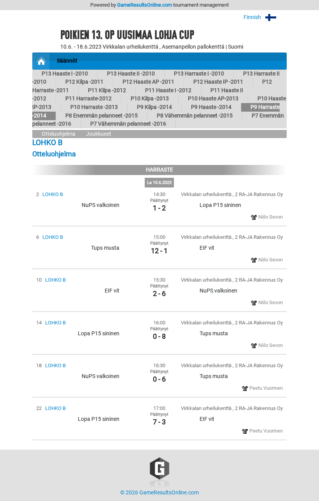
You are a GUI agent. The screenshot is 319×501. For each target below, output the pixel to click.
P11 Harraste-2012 (88, 98)
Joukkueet (98, 134)
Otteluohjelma (58, 134)
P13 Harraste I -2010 (199, 73)
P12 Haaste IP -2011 (218, 82)
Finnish (253, 17)
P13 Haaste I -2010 (65, 73)
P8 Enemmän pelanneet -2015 (101, 115)
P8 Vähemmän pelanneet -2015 (195, 115)
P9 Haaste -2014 (211, 107)
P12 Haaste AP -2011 (148, 82)
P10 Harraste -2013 (94, 107)
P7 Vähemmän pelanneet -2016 (128, 124)
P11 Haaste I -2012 (168, 90)
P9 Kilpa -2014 (154, 107)
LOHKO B (52, 194)
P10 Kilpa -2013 (150, 98)
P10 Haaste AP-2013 (213, 98)
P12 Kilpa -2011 (84, 82)
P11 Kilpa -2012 (107, 90)
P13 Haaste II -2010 (131, 73)
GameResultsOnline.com (144, 5)
